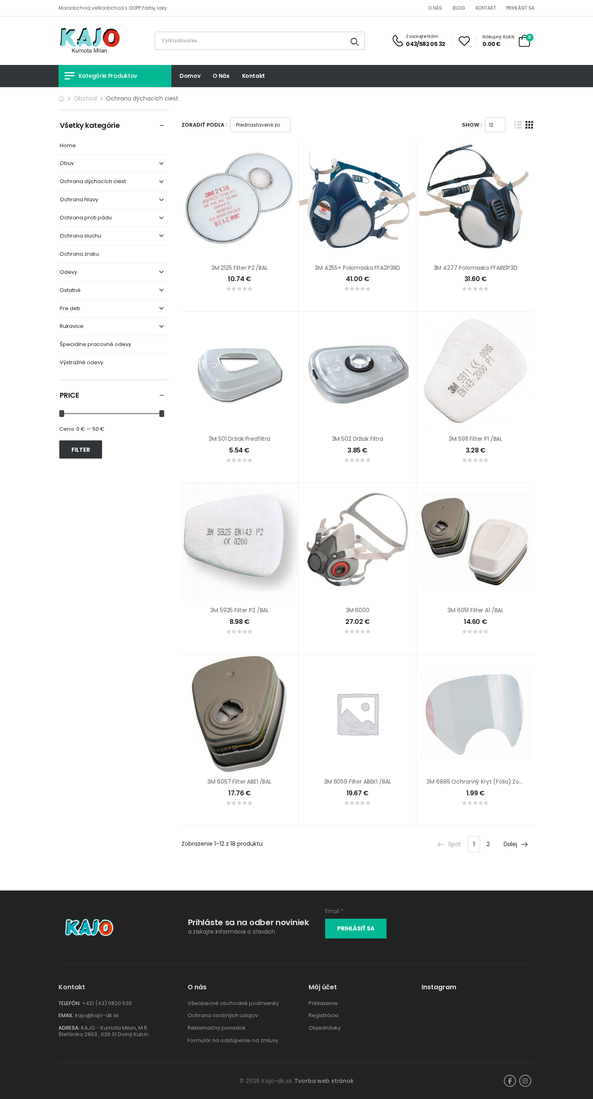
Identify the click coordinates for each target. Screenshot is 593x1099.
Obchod (85, 98)
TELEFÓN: (69, 1003)
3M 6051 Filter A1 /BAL (475, 610)
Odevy (68, 272)
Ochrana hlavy (79, 199)
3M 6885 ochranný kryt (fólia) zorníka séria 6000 (494, 782)
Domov (190, 76)
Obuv (67, 163)
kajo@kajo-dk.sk (97, 1015)
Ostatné (70, 290)
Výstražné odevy (81, 362)
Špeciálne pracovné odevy (95, 344)
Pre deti (70, 308)
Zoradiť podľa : (204, 125)
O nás (435, 7)
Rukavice (72, 326)
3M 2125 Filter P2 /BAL (239, 268)
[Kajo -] (89, 41)
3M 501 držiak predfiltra (239, 439)
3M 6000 (358, 610)
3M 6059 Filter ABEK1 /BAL (357, 782)
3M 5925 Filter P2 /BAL (239, 610)
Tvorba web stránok (323, 1081)
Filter (80, 450)
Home (68, 145)
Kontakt (486, 7)
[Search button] (355, 40)
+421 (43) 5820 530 (107, 1003)
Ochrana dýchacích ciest (93, 181)
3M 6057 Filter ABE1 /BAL (239, 782)
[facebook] (510, 1081)
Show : (472, 125)
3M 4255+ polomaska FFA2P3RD (357, 268)
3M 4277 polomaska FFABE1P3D (476, 268)
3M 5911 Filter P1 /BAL (475, 439)
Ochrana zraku (79, 254)
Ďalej (510, 844)
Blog (459, 7)
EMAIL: (66, 1015)
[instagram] (525, 1081)
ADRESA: (69, 1028)
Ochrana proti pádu (86, 218)
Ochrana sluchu (80, 236)
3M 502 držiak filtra (357, 439)
